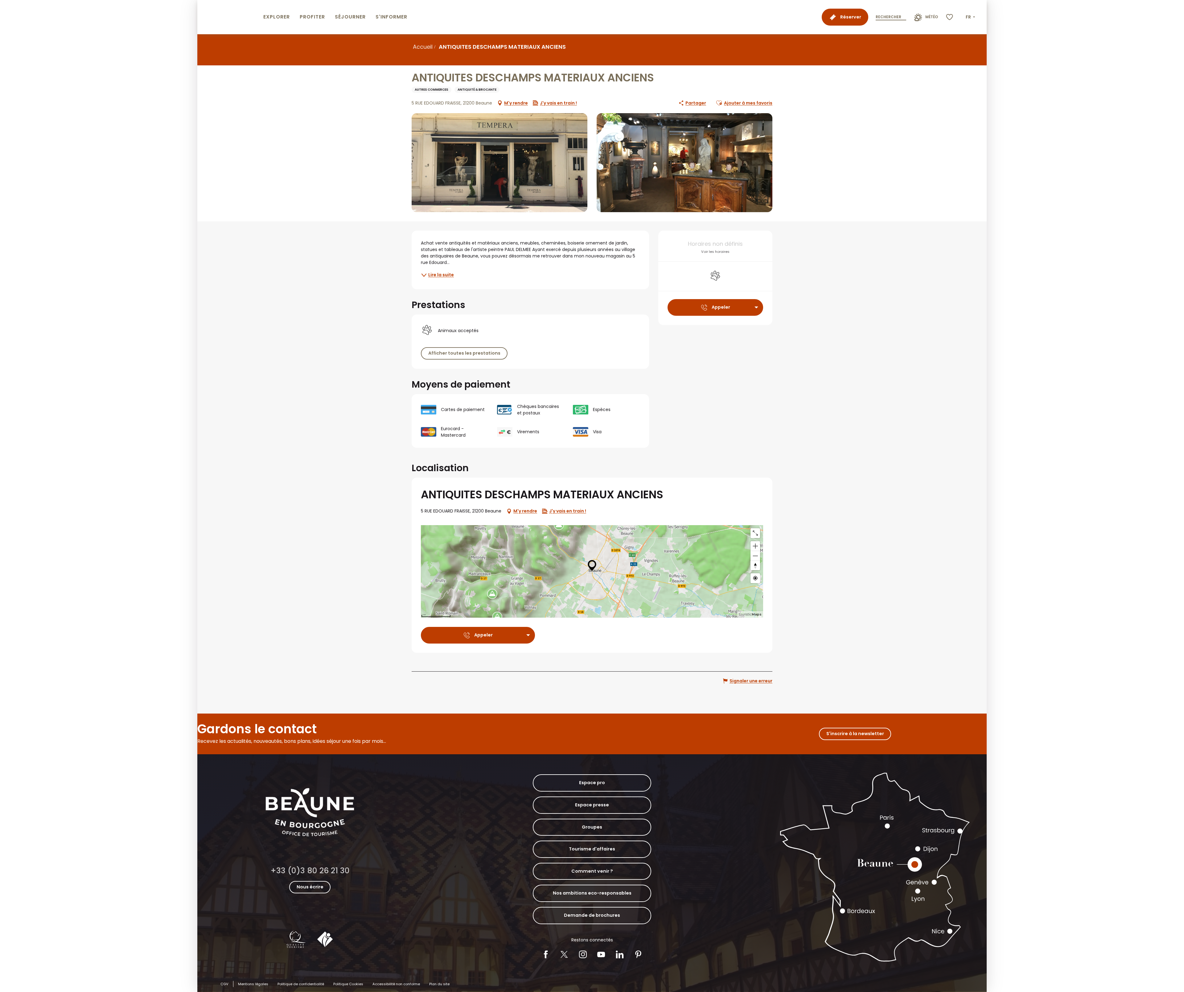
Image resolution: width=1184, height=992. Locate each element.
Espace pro (592, 783)
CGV (224, 984)
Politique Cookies (348, 984)
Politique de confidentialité (301, 984)
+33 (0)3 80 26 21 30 (310, 870)
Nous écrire (310, 887)
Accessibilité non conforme (396, 984)
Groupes (592, 827)
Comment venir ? (592, 871)
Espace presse (592, 805)
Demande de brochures (592, 915)
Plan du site (439, 984)
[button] (971, 17)
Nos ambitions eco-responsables (592, 893)
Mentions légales (253, 984)
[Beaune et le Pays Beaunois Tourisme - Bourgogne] (229, 17)
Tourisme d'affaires (592, 849)
